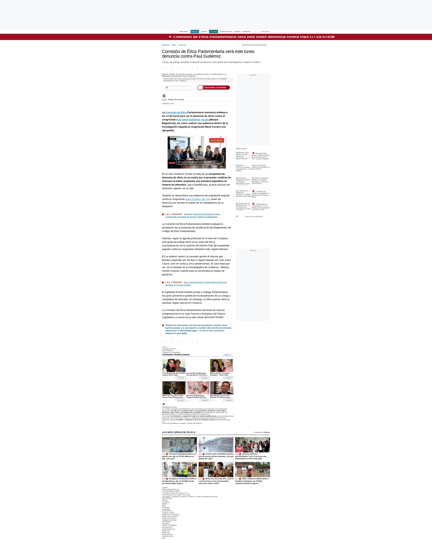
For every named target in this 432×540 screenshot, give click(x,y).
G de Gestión (213, 31)
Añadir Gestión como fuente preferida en (254, 45)
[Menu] (163, 32)
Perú (163, 505)
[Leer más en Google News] (164, 67)
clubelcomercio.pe (168, 529)
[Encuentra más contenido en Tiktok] (189, 67)
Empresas (204, 31)
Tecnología (166, 509)
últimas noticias (241, 148)
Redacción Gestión (176, 100)
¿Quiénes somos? (168, 513)
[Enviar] (168, 32)
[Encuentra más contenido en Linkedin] (179, 67)
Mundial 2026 (246, 31)
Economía (165, 502)
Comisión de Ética (169, 349)
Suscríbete (335, 37)
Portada (164, 500)
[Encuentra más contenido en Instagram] (194, 67)
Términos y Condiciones (170, 514)
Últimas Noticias (183, 31)
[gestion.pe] (252, 37)
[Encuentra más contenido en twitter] (174, 67)
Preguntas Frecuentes (169, 520)
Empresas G (194, 31)
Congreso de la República (171, 352)
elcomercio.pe (167, 527)
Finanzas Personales (226, 31)
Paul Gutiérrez (167, 351)
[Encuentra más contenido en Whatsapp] (184, 67)
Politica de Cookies (169, 518)
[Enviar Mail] (164, 100)
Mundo (164, 504)
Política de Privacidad (169, 516)
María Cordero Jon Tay (197, 199)
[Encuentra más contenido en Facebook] (169, 67)
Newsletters (237, 31)
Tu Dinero (165, 507)
